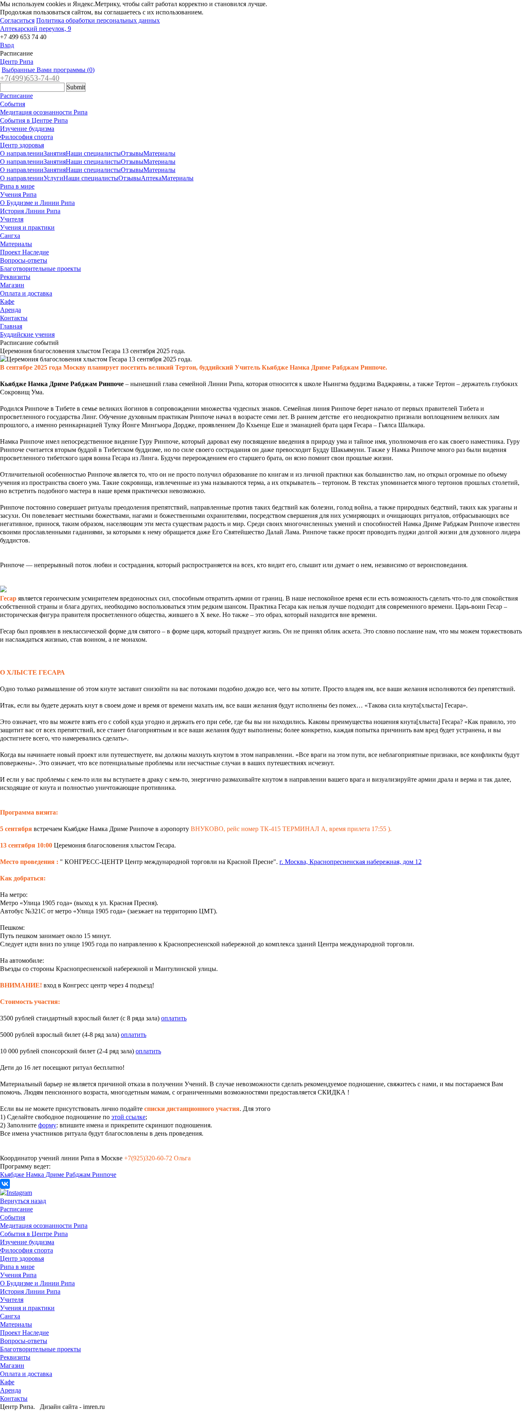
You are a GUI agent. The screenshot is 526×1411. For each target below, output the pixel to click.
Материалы (159, 153)
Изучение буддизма (27, 128)
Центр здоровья (22, 145)
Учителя (11, 219)
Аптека (151, 178)
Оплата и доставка (26, 293)
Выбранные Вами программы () (48, 69)
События (12, 103)
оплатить (174, 1018)
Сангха (10, 235)
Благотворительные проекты (40, 268)
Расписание (16, 95)
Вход (7, 45)
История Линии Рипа (30, 210)
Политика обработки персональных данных (98, 20)
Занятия (55, 153)
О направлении (22, 153)
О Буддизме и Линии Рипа (37, 202)
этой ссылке (128, 1116)
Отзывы (132, 153)
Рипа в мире (17, 186)
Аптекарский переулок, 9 (35, 28)
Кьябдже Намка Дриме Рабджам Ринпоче (58, 1174)
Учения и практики (27, 227)
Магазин (12, 285)
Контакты (14, 317)
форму (47, 1125)
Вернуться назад (23, 1200)
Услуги (53, 178)
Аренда (10, 309)
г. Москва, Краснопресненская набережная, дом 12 (350, 861)
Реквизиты (15, 276)
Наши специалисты (93, 153)
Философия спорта (26, 136)
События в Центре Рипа (34, 120)
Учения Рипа (18, 194)
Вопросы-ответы (23, 260)
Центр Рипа (16, 61)
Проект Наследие (24, 252)
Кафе (7, 301)
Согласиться (17, 20)
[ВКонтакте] (5, 1184)
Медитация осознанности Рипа (44, 112)
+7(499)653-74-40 (30, 78)
